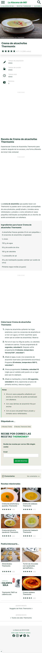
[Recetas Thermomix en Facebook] (14, 637)
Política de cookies (24, 632)
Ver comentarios (32, 476)
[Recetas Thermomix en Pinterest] (25, 637)
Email (5, 452)
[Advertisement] (21, 114)
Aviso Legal (14, 632)
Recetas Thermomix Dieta (23, 426)
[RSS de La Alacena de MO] (28, 637)
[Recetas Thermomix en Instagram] (17, 637)
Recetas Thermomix (24, 6)
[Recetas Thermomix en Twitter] (21, 637)
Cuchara (37, 6)
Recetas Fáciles (7, 426)
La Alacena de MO (17, 2)
